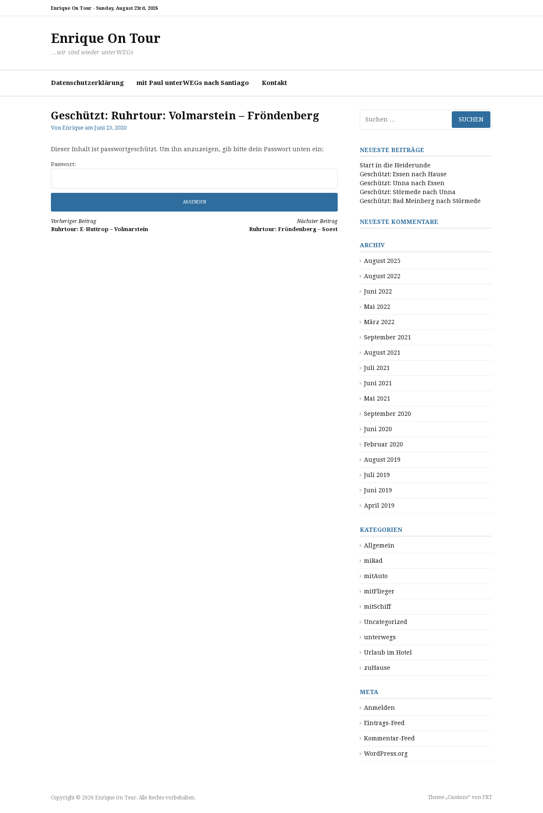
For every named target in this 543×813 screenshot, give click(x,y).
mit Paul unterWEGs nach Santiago (193, 83)
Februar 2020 (383, 444)
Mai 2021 (377, 398)
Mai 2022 (377, 306)
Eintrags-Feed (384, 723)
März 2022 (379, 322)
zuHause (377, 667)
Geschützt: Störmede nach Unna (408, 192)
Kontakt (274, 83)
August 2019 (382, 459)
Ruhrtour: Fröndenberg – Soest (293, 225)
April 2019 (379, 505)
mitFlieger (379, 591)
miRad (373, 560)
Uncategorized (385, 621)
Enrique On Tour (105, 38)
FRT (487, 797)
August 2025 (382, 260)
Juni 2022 (378, 291)
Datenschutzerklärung (87, 83)
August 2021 (382, 352)
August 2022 (382, 276)
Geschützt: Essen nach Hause (403, 174)
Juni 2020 (378, 429)
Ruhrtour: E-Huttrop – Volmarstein (99, 225)
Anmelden (379, 707)
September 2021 (387, 337)
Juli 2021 (377, 367)
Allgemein (379, 545)
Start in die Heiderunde (395, 165)
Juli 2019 (377, 474)
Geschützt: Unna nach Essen (402, 183)
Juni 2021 (378, 383)
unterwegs (380, 637)
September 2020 (387, 413)
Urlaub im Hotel (388, 652)
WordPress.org (386, 753)
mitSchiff (377, 606)
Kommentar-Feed (389, 738)
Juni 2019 (378, 490)
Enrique (73, 127)
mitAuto (376, 576)
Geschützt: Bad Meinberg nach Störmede (420, 201)
